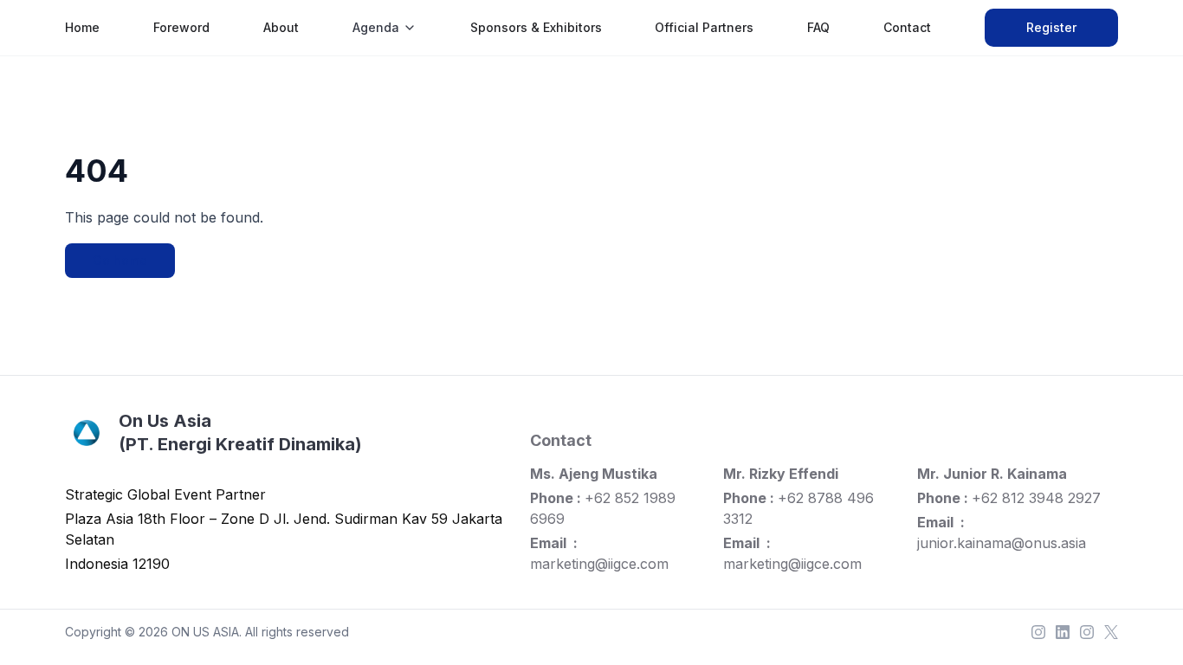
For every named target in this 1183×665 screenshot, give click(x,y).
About (281, 27)
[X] (1111, 632)
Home (82, 27)
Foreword (181, 27)
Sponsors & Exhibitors (536, 27)
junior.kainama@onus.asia (1001, 543)
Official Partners (704, 27)
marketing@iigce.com (599, 563)
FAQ (818, 27)
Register (1051, 27)
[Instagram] (1038, 632)
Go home (120, 260)
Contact (907, 27)
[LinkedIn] (1063, 632)
